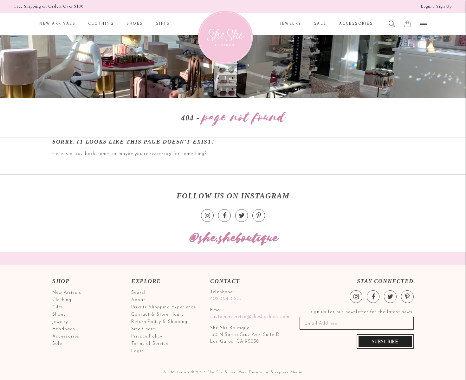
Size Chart (143, 329)
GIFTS (163, 24)
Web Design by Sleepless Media (271, 372)
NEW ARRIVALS (57, 24)
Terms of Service (150, 343)
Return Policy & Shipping (159, 321)
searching (161, 154)
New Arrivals (66, 292)
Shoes (59, 314)
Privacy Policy (146, 336)
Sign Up (444, 6)
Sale (57, 343)
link (78, 154)
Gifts (57, 307)
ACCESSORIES (356, 24)
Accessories (65, 336)
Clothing (61, 300)
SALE (320, 24)
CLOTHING (101, 24)
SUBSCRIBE (385, 342)
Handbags (63, 329)
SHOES (134, 24)
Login (426, 6)
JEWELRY (290, 24)
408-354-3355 (226, 298)
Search (139, 292)
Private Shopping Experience (163, 307)
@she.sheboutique (233, 238)
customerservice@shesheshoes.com (249, 316)
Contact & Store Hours (157, 314)
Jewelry (60, 321)
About (138, 300)
